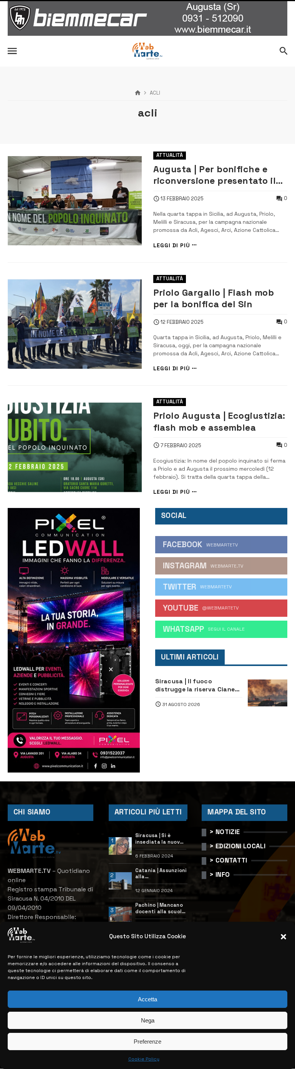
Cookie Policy (143, 1059)
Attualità (169, 155)
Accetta (147, 999)
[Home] (138, 93)
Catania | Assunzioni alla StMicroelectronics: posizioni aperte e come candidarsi (161, 874)
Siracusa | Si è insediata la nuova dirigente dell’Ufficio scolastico (159, 839)
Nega (147, 1020)
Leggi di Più (171, 245)
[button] (283, 937)
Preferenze (147, 1041)
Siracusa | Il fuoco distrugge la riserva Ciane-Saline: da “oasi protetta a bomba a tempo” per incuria (198, 685)
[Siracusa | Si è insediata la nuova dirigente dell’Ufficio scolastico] (120, 846)
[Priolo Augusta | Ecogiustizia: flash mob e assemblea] (75, 447)
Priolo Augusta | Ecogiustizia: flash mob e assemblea (219, 421)
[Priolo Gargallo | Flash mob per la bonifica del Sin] (75, 324)
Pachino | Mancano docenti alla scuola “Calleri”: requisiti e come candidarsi (160, 908)
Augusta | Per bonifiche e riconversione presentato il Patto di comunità (214, 175)
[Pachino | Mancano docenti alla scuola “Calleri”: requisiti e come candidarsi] (120, 915)
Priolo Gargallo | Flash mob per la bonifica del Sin (213, 298)
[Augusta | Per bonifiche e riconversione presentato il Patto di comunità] (75, 201)
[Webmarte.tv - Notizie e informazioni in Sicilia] (147, 51)
